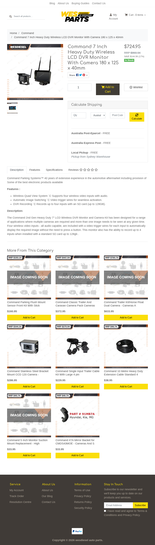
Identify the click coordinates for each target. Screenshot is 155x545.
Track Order (17, 496)
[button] (136, 87)
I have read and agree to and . (125, 513)
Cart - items (136, 14)
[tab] (16, 169)
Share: (72, 75)
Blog (52, 3)
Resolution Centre (20, 502)
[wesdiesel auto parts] (77, 16)
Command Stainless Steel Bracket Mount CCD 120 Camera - (27, 373)
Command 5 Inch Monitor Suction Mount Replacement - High (27, 442)
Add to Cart (109, 89)
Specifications (54, 169)
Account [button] (113, 16)
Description (17, 169)
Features (34, 169)
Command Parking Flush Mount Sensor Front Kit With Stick (26, 304)
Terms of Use (82, 490)
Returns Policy (83, 502)
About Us (63, 3)
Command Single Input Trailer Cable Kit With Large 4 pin (77, 373)
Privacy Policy (82, 496)
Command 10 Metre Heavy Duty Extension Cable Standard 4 (123, 373)
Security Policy (83, 507)
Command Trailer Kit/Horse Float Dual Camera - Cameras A (124, 304)
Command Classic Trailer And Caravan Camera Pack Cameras (75, 304)
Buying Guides (80, 3)
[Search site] (10, 17)
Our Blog (47, 496)
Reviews (73, 169)
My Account (17, 490)
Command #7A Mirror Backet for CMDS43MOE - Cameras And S (75, 442)
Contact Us (99, 3)
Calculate (137, 118)
